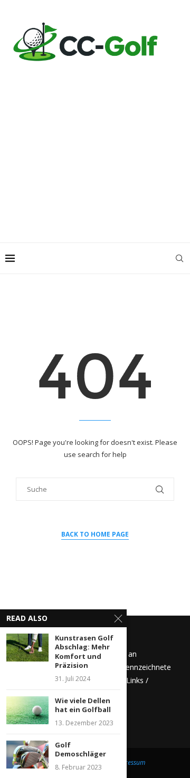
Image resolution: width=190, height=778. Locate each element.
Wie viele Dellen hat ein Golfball (83, 705)
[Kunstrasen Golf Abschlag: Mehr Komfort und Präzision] (27, 648)
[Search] (179, 258)
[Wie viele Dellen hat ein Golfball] (27, 710)
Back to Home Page (95, 534)
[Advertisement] (95, 147)
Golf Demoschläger (80, 750)
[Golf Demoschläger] (27, 755)
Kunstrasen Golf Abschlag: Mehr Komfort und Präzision (84, 652)
